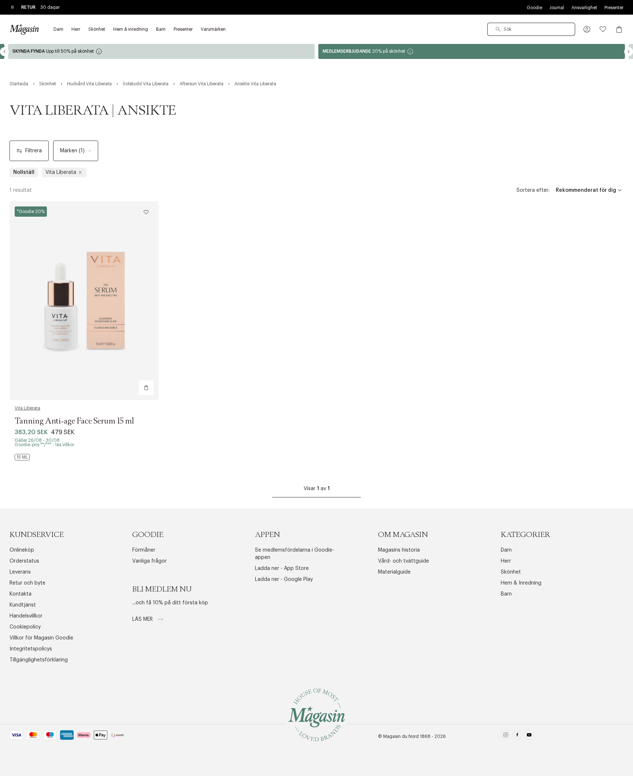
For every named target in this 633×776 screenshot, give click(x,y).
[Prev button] (4, 51)
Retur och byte (27, 583)
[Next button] (628, 51)
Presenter (613, 7)
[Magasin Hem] (24, 29)
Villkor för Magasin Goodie (41, 638)
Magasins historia (399, 550)
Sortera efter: (533, 190)
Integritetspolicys (31, 649)
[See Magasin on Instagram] (506, 736)
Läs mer (143, 619)
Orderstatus (24, 561)
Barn (506, 594)
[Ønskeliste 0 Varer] (603, 29)
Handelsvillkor (26, 616)
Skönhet (511, 572)
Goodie (534, 7)
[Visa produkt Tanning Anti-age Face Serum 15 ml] (84, 300)
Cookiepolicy (25, 627)
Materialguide (394, 572)
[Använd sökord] (498, 29)
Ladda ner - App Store (282, 568)
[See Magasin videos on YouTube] (529, 736)
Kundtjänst (23, 605)
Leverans (20, 572)
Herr (506, 561)
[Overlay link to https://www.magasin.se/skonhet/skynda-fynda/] (161, 51)
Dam (506, 550)
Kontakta (21, 594)
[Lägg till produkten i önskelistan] (146, 212)
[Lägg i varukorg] (146, 387)
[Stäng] (432, 425)
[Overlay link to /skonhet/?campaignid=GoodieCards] (471, 51)
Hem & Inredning (521, 583)
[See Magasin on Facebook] (517, 736)
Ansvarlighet (584, 7)
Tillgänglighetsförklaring (39, 660)
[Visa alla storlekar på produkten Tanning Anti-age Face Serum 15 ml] (22, 457)
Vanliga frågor (149, 561)
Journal (556, 7)
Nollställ (23, 172)
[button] (586, 29)
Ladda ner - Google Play (284, 579)
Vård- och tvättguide (403, 561)
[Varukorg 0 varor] (619, 29)
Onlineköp (22, 550)
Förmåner (143, 550)
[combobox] (531, 29)
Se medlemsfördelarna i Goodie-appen (294, 554)
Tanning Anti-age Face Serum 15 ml (74, 421)
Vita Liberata (27, 408)
